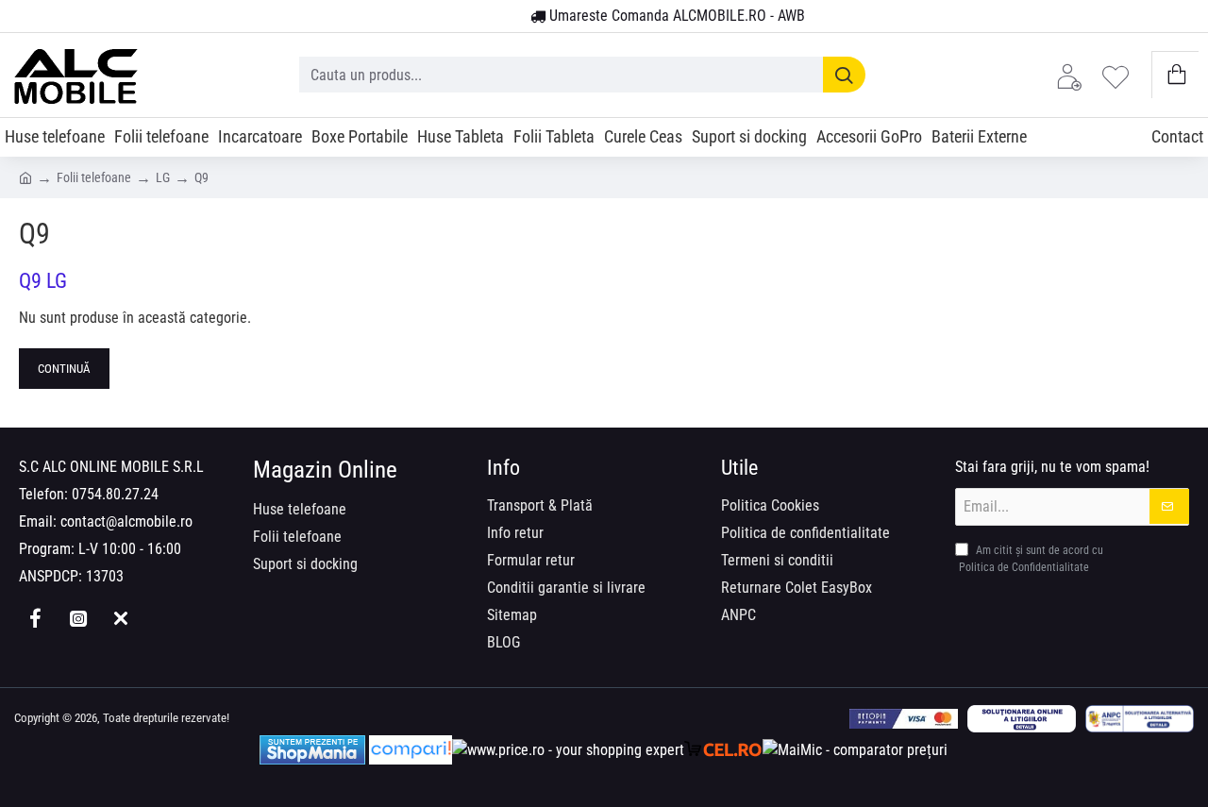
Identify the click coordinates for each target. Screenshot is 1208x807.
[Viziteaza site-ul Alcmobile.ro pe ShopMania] (312, 750)
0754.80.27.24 (115, 494)
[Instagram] (77, 618)
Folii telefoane (94, 177)
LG (163, 177)
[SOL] (1021, 718)
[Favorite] (1120, 75)
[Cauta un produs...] (844, 74)
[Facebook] (35, 618)
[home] (25, 176)
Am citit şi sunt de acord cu (1031, 559)
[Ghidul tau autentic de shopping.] (410, 750)
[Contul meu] (1074, 75)
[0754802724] (509, 17)
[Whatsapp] (120, 618)
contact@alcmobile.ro (126, 521)
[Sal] (1139, 718)
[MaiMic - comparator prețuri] (855, 750)
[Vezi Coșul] (1175, 75)
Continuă (64, 368)
